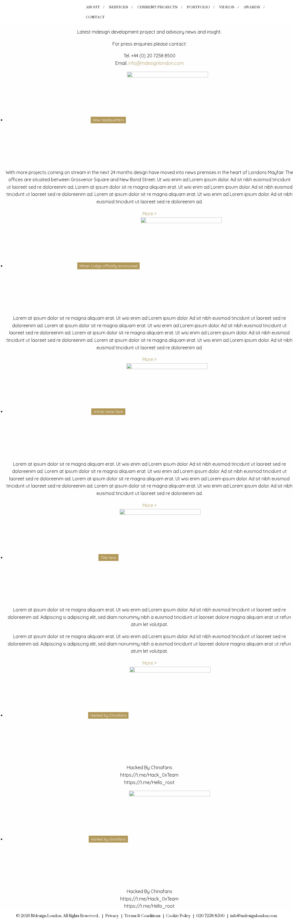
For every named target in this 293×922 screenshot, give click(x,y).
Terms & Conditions (142, 916)
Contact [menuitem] (95, 17)
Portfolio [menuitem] (198, 7)
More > (149, 214)
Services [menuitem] (118, 7)
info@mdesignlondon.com (156, 63)
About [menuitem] (93, 7)
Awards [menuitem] (251, 7)
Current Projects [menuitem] (157, 7)
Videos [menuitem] (226, 7)
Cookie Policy (178, 916)
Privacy (112, 916)
